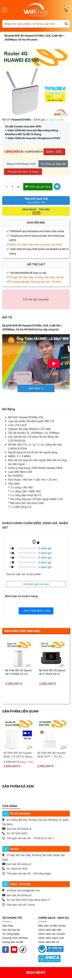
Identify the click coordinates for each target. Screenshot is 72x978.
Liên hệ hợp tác (11, 929)
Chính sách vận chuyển (51, 933)
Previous (6, 745)
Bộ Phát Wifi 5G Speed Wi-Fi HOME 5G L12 (18, 672)
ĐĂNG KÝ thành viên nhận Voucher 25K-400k (35, 244)
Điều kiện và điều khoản (52, 925)
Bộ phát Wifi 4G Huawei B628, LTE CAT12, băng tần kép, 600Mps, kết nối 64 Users (19, 755)
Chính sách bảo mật (49, 929)
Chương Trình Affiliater (15, 937)
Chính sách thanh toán (51, 937)
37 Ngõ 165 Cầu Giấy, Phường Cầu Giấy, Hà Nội (36, 277)
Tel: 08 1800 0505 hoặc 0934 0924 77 (28, 899)
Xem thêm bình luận (36, 610)
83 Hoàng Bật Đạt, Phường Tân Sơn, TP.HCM (35, 281)
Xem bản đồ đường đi (18, 828)
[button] (36, 388)
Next (66, 745)
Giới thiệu (7, 925)
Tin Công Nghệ (11, 933)
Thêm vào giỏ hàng (39, 186)
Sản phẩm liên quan (20, 711)
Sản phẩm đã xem (18, 786)
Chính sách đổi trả (48, 941)
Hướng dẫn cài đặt (12, 941)
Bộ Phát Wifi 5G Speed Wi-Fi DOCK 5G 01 (52, 672)
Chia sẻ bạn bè (55, 164)
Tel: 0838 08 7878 (16, 868)
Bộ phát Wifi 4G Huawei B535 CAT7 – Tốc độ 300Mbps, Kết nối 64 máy (52, 755)
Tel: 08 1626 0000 (16, 833)
